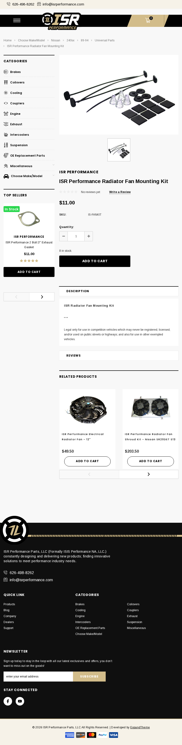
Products (9, 604)
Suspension (18, 145)
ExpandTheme (140, 727)
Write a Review (120, 192)
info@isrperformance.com (63, 4)
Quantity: (66, 227)
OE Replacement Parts (27, 156)
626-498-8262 (23, 4)
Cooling (15, 93)
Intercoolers (19, 135)
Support (8, 628)
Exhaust (15, 124)
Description (77, 291)
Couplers (16, 103)
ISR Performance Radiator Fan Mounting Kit (35, 46)
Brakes (15, 72)
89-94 (84, 40)
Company (10, 616)
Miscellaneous (20, 166)
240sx (70, 40)
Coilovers (16, 82)
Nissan (55, 40)
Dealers (9, 622)
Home (8, 40)
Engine (14, 114)
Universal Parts (104, 40)
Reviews (73, 355)
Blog (6, 610)
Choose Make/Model (31, 40)
